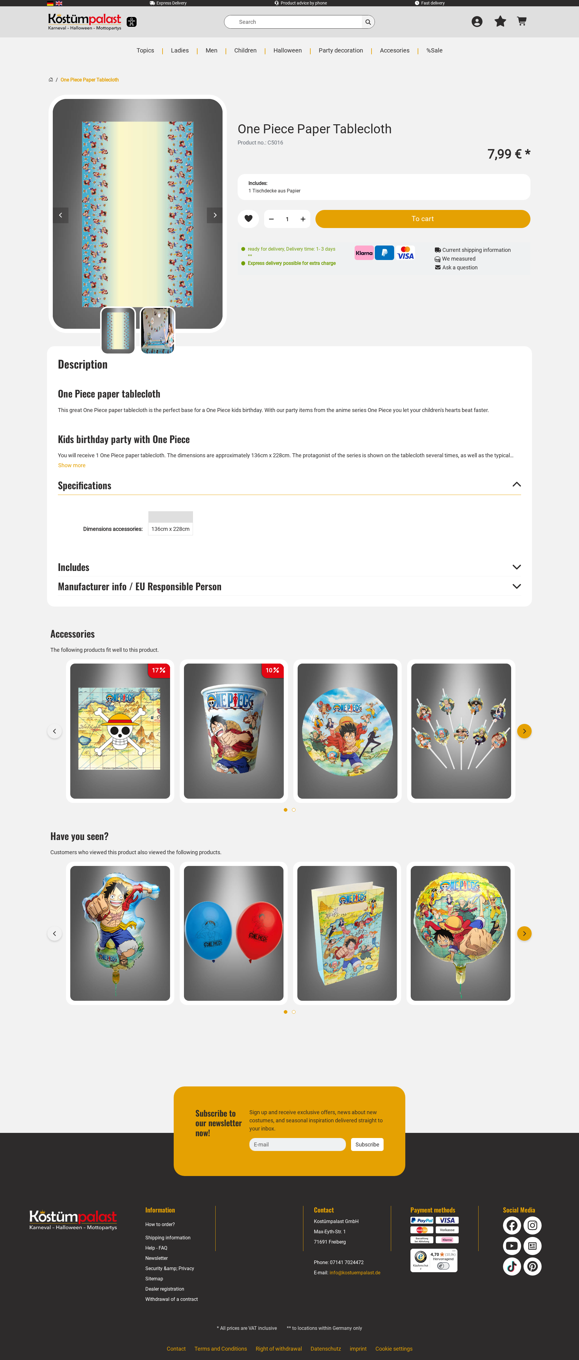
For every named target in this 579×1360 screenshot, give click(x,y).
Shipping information (168, 1238)
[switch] (443, 1266)
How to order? (160, 1224)
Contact (176, 1349)
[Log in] (477, 22)
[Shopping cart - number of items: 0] (522, 22)
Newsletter (156, 1258)
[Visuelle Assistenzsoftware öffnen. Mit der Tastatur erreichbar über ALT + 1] (127, 22)
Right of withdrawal (279, 1349)
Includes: (257, 183)
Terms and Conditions (221, 1349)
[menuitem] (50, 3)
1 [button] (285, 810)
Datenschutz (326, 1349)
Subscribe (367, 1144)
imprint (358, 1349)
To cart (423, 219)
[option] (138, 214)
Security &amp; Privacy (169, 1268)
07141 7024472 (347, 1262)
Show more (72, 465)
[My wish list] (500, 22)
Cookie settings (394, 1349)
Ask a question (459, 267)
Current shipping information (476, 250)
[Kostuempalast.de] (84, 21)
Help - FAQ (156, 1248)
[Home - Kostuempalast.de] (73, 1220)
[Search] (368, 21)
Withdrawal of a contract (171, 1299)
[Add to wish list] (248, 219)
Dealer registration (164, 1289)
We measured (458, 258)
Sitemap (154, 1279)
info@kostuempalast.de (355, 1273)
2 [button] (293, 810)
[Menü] (453, 1252)
